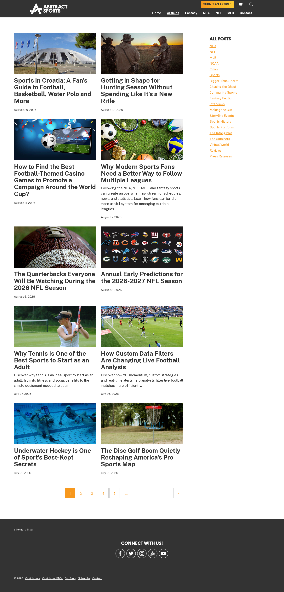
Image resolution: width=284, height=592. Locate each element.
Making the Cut (221, 110)
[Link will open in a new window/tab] (120, 553)
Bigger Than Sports (224, 81)
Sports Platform (222, 127)
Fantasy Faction (221, 98)
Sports (215, 75)
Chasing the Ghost (223, 87)
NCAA (214, 63)
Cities (214, 69)
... (126, 494)
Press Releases (221, 156)
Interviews (217, 104)
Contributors (32, 578)
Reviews (215, 150)
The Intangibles (221, 133)
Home (156, 13)
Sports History (220, 121)
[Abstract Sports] (49, 9)
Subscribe (84, 578)
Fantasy (191, 13)
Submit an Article (217, 4)
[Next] (178, 493)
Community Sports (223, 92)
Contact (246, 13)
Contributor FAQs (52, 578)
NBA (206, 13)
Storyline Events (222, 116)
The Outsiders (220, 139)
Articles (173, 13)
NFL (219, 13)
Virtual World (219, 145)
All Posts (220, 38)
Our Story (70, 578)
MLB (230, 13)
